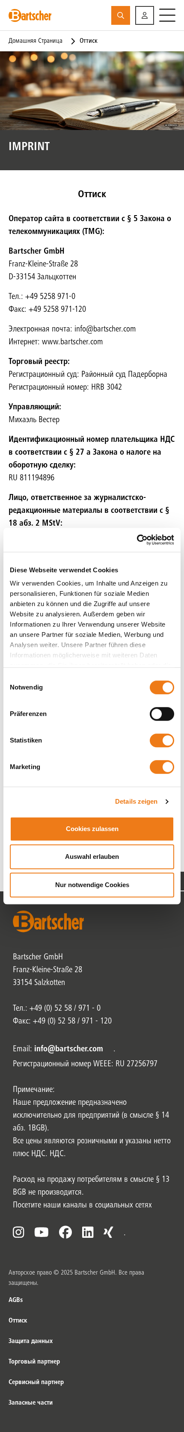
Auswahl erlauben (92, 856)
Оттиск (18, 1320)
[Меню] (167, 15)
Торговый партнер (34, 1361)
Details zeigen (136, 801)
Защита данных (31, 1341)
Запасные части (31, 1402)
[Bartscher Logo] (30, 15)
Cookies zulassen (92, 828)
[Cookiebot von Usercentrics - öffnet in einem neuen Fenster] (136, 539)
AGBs (16, 1300)
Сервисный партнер (36, 1382)
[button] (144, 15)
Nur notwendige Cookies (92, 884)
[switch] (162, 714)
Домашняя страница (35, 41)
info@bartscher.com (68, 1049)
